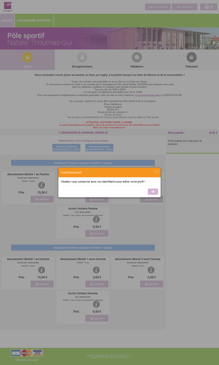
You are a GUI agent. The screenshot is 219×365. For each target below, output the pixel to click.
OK (153, 191)
